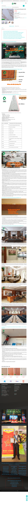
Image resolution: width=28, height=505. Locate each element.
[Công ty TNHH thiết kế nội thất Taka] (14, 3)
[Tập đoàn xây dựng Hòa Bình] (5, 381)
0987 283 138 (5, 392)
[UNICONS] (17, 381)
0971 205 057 (5, 391)
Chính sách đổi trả (16, 388)
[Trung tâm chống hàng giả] (23, 381)
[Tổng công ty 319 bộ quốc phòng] (11, 381)
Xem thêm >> (3, 378)
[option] (3, 22)
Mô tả (2, 27)
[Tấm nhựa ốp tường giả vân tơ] (23, 371)
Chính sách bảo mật (16, 389)
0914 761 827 (5, 388)
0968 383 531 (4, 395)
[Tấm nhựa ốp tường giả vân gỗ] (5, 371)
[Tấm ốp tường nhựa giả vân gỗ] (17, 371)
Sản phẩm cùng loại (6, 366)
